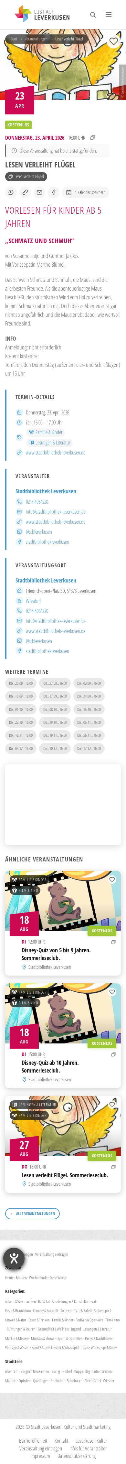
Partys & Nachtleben (98, 1338)
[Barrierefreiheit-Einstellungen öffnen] (14, 1258)
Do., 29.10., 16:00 (55, 722)
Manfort (10, 1381)
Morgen (21, 1277)
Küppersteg (82, 1371)
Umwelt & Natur (15, 1320)
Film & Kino (28, 890)
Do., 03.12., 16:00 (21, 748)
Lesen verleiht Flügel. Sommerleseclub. (65, 1175)
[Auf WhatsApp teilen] (11, 192)
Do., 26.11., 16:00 (89, 735)
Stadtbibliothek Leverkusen (46, 491)
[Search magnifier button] (93, 15)
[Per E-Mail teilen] (39, 192)
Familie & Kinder (49, 432)
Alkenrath (11, 1371)
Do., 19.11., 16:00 (55, 735)
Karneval (90, 1301)
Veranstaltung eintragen (51, 1254)
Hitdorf (67, 1371)
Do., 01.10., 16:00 (21, 709)
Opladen (25, 1381)
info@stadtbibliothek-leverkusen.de (56, 511)
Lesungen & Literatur (53, 442)
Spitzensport (102, 1310)
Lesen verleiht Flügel (29, 176)
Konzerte (66, 1310)
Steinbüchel (93, 1381)
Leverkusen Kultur (91, 1440)
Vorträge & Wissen (17, 1347)
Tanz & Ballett (83, 1310)
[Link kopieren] (25, 192)
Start (14, 39)
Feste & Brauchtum (18, 1310)
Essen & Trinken (39, 1320)
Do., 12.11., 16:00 (21, 735)
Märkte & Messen (17, 1338)
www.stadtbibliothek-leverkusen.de (55, 452)
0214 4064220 (37, 501)
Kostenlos (102, 930)
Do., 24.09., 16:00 (89, 696)
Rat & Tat (44, 1301)
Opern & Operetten (70, 1338)
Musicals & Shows (42, 1338)
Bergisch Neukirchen (35, 1371)
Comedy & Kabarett (45, 1310)
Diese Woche (58, 1277)
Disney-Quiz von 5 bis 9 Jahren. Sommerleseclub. (56, 953)
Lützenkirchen (102, 1371)
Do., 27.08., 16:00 (55, 683)
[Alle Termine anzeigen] (93, 137)
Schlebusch (74, 1381)
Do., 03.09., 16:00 (89, 683)
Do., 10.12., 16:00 (55, 748)
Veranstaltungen (36, 39)
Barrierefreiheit (33, 1440)
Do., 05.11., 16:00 (89, 722)
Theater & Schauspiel (65, 1347)
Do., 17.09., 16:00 (55, 696)
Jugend (76, 1329)
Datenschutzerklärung (77, 1455)
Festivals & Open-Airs (89, 1320)
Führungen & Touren (21, 1329)
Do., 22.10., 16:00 (21, 722)
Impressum (40, 1455)
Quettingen (40, 1381)
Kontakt (61, 1440)
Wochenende (38, 1277)
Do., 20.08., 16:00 (21, 683)
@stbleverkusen (39, 531)
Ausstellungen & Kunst (67, 1301)
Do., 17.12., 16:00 (89, 748)
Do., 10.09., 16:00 (21, 696)
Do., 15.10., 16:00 (89, 709)
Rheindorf (58, 1381)
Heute (9, 1277)
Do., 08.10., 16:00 (55, 709)
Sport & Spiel (40, 1347)
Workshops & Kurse (104, 1347)
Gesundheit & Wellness (53, 1329)
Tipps (85, 1347)
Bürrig (55, 1371)
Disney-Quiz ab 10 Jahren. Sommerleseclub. (50, 1066)
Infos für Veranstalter (88, 1448)
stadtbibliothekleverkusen (47, 541)
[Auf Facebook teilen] (53, 192)
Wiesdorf (33, 600)
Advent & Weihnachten (20, 1301)
